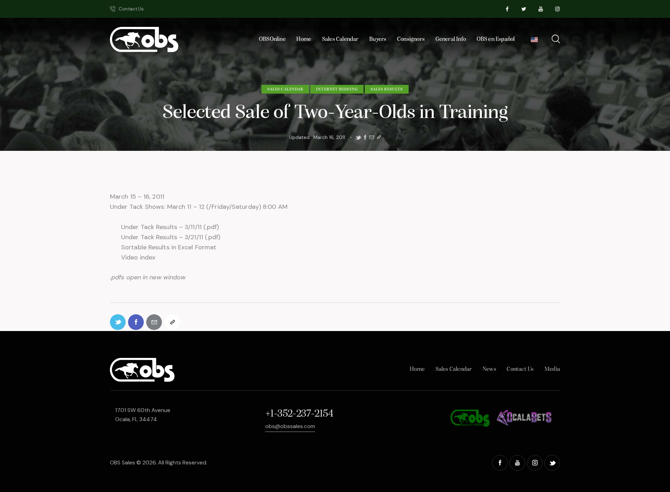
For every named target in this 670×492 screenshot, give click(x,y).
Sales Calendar (285, 89)
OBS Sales (122, 462)
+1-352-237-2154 (299, 414)
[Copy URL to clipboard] (379, 137)
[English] (534, 41)
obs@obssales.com (290, 426)
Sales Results (387, 89)
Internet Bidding (337, 89)
